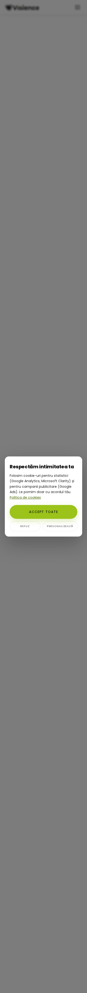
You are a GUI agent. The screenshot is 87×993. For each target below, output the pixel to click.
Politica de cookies (25, 497)
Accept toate (43, 511)
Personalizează (60, 526)
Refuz (24, 526)
